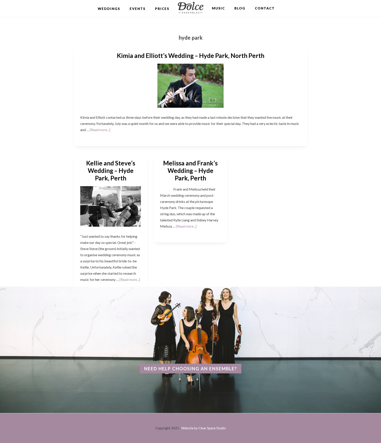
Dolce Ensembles (190, 8)
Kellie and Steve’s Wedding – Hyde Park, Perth (110, 170)
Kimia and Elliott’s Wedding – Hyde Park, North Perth (190, 55)
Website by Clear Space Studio (203, 428)
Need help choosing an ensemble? (190, 368)
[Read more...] (100, 130)
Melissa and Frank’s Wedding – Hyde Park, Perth (190, 170)
